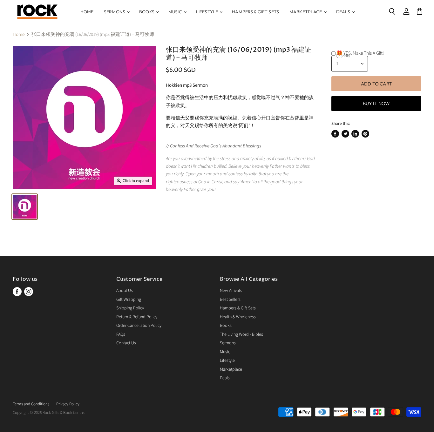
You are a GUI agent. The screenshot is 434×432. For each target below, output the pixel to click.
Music (175, 12)
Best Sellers (230, 299)
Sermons (115, 12)
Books (147, 12)
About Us (124, 290)
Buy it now (376, 103)
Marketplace (306, 12)
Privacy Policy (67, 404)
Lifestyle (207, 12)
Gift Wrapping (128, 299)
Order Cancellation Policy (138, 325)
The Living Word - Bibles (241, 334)
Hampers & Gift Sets (255, 12)
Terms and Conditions (31, 404)
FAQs (120, 334)
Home (87, 12)
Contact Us (126, 343)
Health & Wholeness (238, 317)
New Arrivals (231, 290)
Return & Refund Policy (136, 317)
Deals (343, 12)
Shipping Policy (130, 308)
